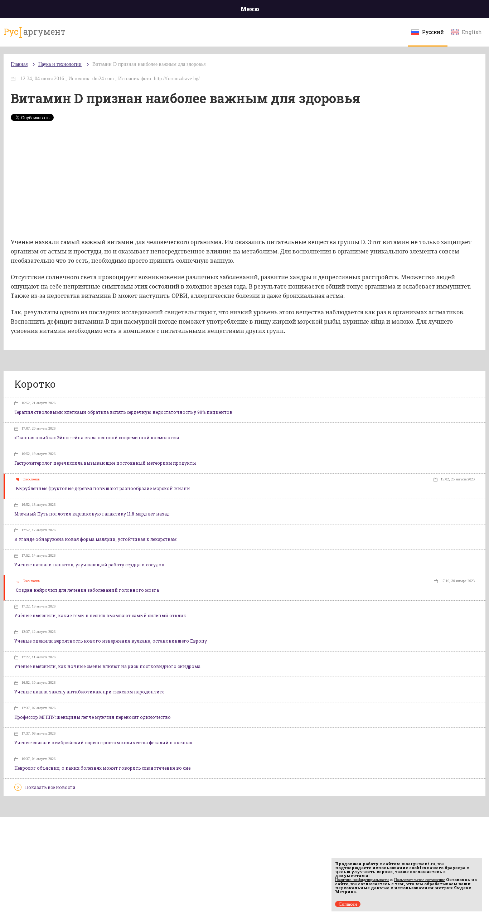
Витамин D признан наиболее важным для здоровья (148, 64)
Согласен (348, 904)
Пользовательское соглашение (419, 879)
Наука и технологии (60, 64)
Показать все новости (50, 787)
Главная (19, 64)
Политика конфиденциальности (362, 879)
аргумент (35, 31)
